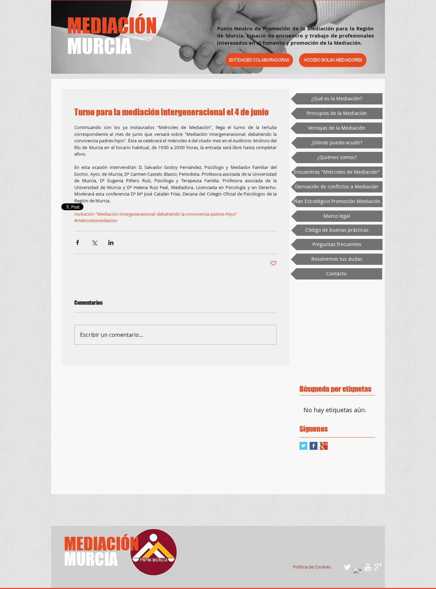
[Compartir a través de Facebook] (77, 242)
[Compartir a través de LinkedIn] (111, 242)
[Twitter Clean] (347, 567)
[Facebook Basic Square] (313, 446)
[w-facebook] (357, 572)
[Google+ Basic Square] (324, 446)
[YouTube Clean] (368, 567)
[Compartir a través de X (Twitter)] (94, 242)
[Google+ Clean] (378, 567)
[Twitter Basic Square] (303, 446)
